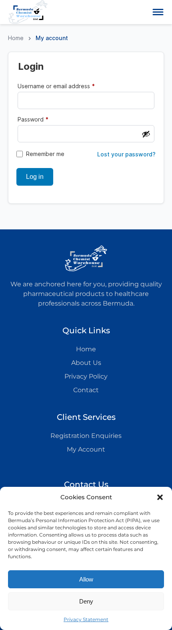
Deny (86, 601)
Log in (35, 176)
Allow (86, 579)
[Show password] (146, 134)
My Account (86, 449)
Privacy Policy (86, 376)
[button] (160, 497)
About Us (86, 363)
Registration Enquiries (86, 436)
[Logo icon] (28, 12)
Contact (86, 390)
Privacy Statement (86, 619)
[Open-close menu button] (158, 12)
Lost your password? (126, 154)
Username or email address (68, 85)
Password (45, 119)
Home (16, 37)
